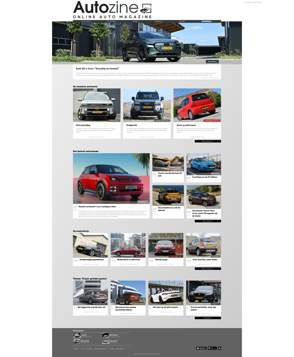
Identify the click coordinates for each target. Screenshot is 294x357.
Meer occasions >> (208, 268)
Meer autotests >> (208, 141)
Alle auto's (86, 21)
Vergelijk (158, 21)
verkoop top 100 (100, 349)
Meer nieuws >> (208, 221)
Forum (182, 21)
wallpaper (119, 349)
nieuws (111, 349)
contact (76, 349)
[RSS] (219, 349)
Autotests (112, 21)
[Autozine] (147, 9)
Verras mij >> (208, 318)
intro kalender (86, 349)
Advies (135, 21)
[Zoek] (212, 21)
